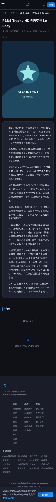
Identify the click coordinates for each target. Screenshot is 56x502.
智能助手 (28, 409)
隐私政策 (39, 426)
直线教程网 (22, 456)
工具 (15, 439)
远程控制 (28, 413)
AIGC (15, 434)
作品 (15, 417)
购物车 (27, 422)
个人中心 (28, 430)
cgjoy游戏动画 (9, 456)
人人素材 (6, 464)
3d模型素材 (22, 464)
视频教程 (17, 409)
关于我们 (39, 417)
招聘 (15, 430)
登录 (51, 4)
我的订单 (28, 426)
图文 (12, 13)
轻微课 (5, 468)
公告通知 (39, 413)
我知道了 (46, 494)
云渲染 (32, 464)
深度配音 (6, 472)
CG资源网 (33, 460)
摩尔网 (5, 460)
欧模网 (44, 460)
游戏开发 (33, 456)
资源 (15, 422)
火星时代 (45, 464)
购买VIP (28, 417)
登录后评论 (28, 321)
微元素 (44, 456)
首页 (4, 13)
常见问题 (39, 409)
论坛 (15, 426)
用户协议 (39, 422)
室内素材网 (34, 468)
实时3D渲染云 (47, 468)
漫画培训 (21, 468)
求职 (15, 443)
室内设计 (21, 460)
